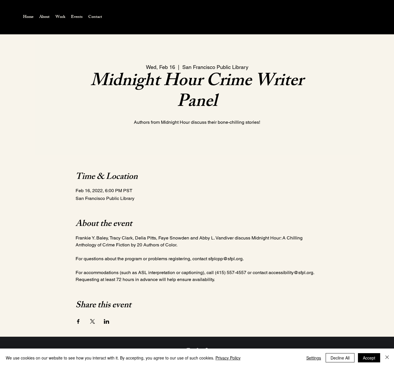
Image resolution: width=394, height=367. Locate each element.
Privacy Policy (228, 358)
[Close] (387, 357)
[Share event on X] (92, 321)
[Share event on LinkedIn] (106, 321)
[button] (60, 17)
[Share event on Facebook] (78, 321)
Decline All (340, 358)
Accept (369, 358)
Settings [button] (313, 358)
